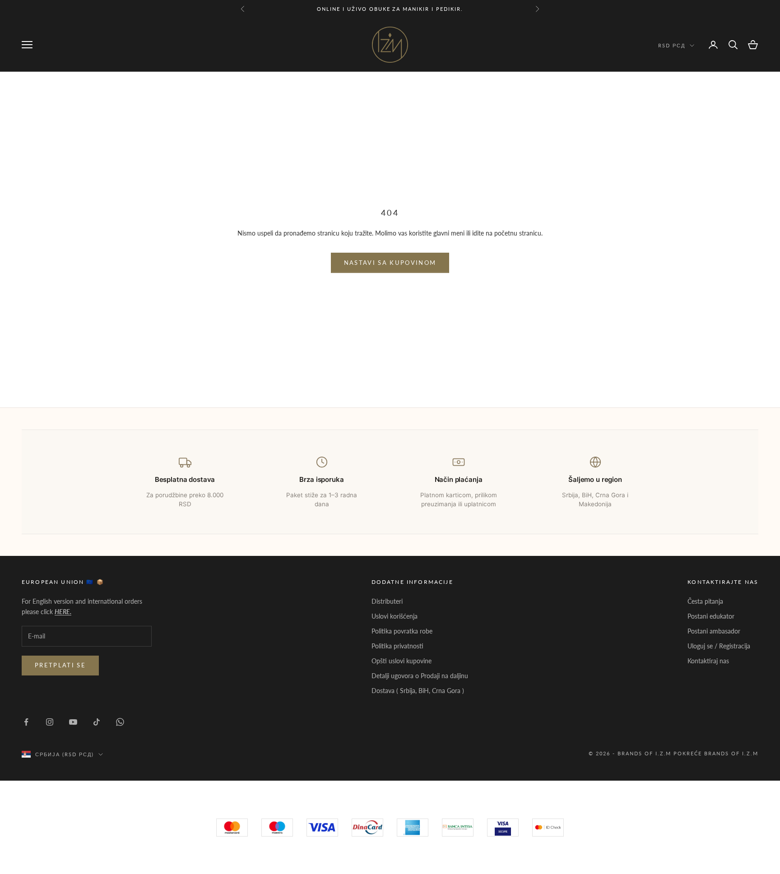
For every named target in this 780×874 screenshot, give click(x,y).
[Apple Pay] (548, 828)
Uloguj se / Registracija (718, 646)
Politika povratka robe (401, 631)
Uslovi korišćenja (394, 616)
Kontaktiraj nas (708, 661)
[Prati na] (26, 721)
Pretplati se (60, 665)
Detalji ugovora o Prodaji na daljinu (419, 676)
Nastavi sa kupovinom (390, 262)
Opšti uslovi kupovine (401, 661)
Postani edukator (710, 616)
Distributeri (387, 601)
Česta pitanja (705, 601)
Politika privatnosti (397, 646)
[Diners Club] (458, 828)
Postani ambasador (713, 631)
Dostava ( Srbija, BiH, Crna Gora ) (417, 690)
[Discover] (503, 828)
